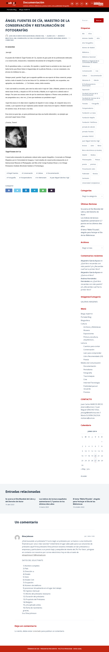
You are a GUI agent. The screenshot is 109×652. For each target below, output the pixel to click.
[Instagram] (86, 3)
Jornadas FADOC (88, 136)
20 (95, 456)
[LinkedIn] (25, 190)
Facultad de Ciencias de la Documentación (91, 99)
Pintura (97, 160)
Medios (93, 155)
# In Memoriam (41, 178)
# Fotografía (11, 178)
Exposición (86, 90)
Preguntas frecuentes (48, 649)
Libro (92, 146)
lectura (84, 146)
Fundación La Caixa (89, 113)
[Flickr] (81, 3)
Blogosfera (85, 320)
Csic (97, 71)
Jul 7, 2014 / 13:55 (89, 536)
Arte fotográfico (87, 43)
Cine (15, 38)
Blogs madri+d (24, 9)
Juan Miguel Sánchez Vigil (90, 141)
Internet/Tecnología (91, 383)
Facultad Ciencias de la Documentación (90, 94)
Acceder (84, 476)
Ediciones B (86, 80)
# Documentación (52, 173)
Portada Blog (11, 9)
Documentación (33, 2)
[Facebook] (72, 3)
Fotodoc (85, 104)
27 (95, 460)
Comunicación (87, 71)
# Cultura (39, 173)
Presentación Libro (88, 169)
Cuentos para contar (91, 346)
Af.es (90, 34)
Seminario (85, 178)
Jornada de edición (88, 127)
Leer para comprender (92, 353)
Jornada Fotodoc (88, 132)
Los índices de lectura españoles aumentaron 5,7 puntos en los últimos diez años (91, 222)
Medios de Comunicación (91, 363)
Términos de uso (33, 649)
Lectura (84, 343)
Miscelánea (57, 38)
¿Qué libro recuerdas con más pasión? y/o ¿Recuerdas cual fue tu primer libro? (92, 266)
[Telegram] (34, 190)
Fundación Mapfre (88, 118)
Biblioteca (85, 52)
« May (83, 469)
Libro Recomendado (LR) (93, 356)
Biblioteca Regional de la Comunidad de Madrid (90, 61)
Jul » (88, 469)
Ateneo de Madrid (88, 48)
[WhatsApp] (42, 190)
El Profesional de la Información (88, 85)
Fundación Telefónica (89, 122)
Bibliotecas (86, 66)
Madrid (84, 155)
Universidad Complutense (91, 183)
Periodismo (88, 369)
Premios (86, 392)
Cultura (30, 38)
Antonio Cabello (87, 38)
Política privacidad (65, 649)
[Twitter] (77, 3)
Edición (96, 80)
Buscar (98, 20)
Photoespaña (86, 160)
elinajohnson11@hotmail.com (34, 555)
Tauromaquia (88, 376)
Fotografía (49, 38)
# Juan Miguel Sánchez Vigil (59, 178)
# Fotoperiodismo (25, 178)
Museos (64, 38)
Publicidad (85, 174)
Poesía (86, 359)
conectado (37, 631)
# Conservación (27, 173)
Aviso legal (77, 649)
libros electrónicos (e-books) (92, 150)
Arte (98, 38)
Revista (95, 174)
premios (93, 164)
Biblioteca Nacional (88, 57)
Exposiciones (88, 333)
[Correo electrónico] (51, 190)
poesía (84, 164)
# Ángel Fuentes (12, 173)
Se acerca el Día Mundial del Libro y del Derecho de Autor (92, 212)
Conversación (22, 38)
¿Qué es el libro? (87, 275)
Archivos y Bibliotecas (92, 327)
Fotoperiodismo (87, 108)
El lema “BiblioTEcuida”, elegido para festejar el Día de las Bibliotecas (91, 232)
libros (99, 146)
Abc (83, 34)
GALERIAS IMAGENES (89, 302)
